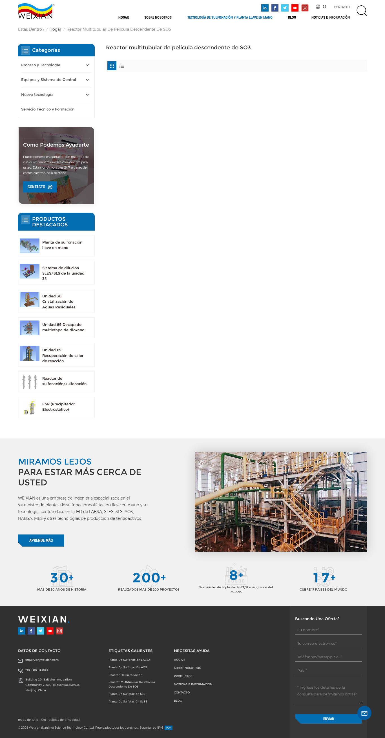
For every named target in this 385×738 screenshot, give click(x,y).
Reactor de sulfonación (125, 675)
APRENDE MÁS (41, 540)
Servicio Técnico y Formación (47, 109)
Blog (292, 17)
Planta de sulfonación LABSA (129, 660)
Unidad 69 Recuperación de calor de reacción (62, 355)
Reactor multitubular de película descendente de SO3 (132, 684)
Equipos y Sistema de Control (48, 80)
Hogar (123, 17)
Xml (44, 720)
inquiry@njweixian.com (42, 660)
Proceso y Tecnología (40, 65)
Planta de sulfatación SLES (128, 701)
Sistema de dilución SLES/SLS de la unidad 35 (63, 273)
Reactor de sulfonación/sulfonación (64, 381)
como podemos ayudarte (56, 145)
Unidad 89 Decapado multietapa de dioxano (63, 327)
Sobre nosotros (158, 17)
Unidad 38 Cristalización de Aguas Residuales (59, 301)
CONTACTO (342, 7)
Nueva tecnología (37, 94)
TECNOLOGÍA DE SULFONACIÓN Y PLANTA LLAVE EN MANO (230, 17)
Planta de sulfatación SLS (127, 694)
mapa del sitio (28, 720)
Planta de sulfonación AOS (128, 667)
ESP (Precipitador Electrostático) (58, 407)
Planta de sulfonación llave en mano (62, 245)
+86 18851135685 (36, 669)
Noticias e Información (330, 17)
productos (183, 676)
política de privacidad (64, 720)
